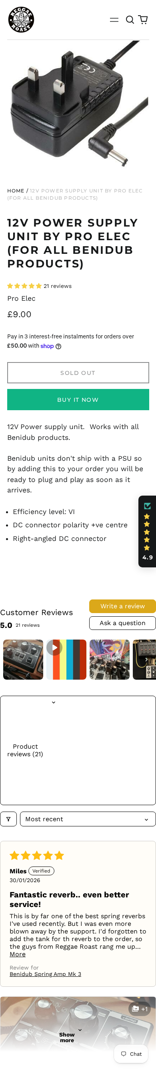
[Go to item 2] (66, 660)
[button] (130, 19)
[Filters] (8, 819)
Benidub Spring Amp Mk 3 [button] (45, 974)
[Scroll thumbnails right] (146, 659)
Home (16, 191)
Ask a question (123, 623)
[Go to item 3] (110, 660)
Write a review (122, 606)
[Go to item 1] (23, 660)
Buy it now (78, 399)
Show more (67, 1037)
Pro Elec (21, 298)
